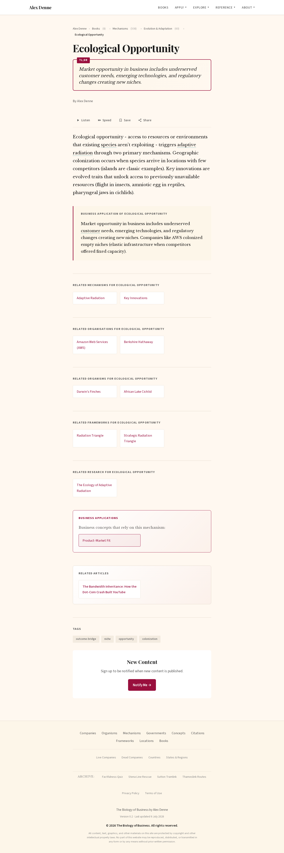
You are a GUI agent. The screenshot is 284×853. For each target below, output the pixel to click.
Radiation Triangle (90, 435)
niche (107, 639)
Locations (147, 740)
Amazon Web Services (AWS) (92, 344)
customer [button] (90, 230)
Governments (156, 733)
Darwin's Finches (89, 391)
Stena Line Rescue (140, 777)
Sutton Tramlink (167, 777)
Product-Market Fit (97, 540)
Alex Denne (40, 7)
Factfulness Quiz (112, 777)
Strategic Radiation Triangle (138, 438)
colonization (149, 639)
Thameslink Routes (194, 777)
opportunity (126, 639)
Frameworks (125, 740)
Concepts (178, 733)
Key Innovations (135, 298)
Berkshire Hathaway (138, 341)
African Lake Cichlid (138, 391)
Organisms (109, 733)
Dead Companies (132, 757)
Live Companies (106, 757)
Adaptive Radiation (91, 298)
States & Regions (177, 757)
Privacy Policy (130, 793)
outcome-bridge (86, 639)
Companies (88, 733)
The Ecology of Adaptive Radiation (94, 488)
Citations (197, 733)
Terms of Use (153, 793)
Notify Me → (142, 685)
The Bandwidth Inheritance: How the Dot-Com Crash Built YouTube (110, 589)
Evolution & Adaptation (161, 28)
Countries (154, 757)
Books (163, 7)
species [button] (108, 144)
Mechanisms (125, 28)
